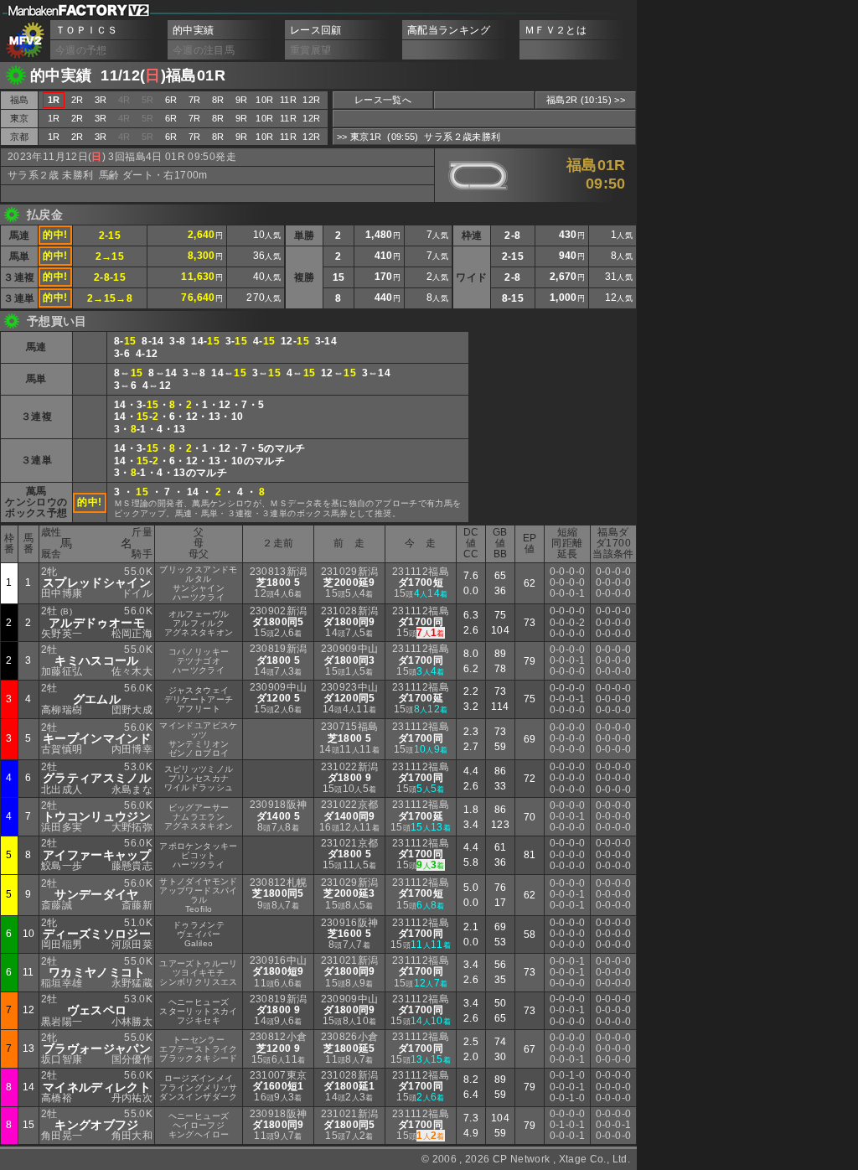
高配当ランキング (448, 30)
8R (218, 100)
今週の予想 (81, 50)
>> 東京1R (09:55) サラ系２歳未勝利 (418, 137)
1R (54, 118)
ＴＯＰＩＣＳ (86, 30)
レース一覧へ (382, 100)
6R (171, 100)
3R (101, 100)
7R (195, 100)
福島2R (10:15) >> (585, 100)
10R (264, 100)
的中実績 (193, 30)
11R (288, 100)
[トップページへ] (25, 40)
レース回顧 (316, 30)
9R (241, 100)
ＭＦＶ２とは (556, 30)
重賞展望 (310, 50)
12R (311, 100)
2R (77, 100)
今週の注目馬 (204, 50)
